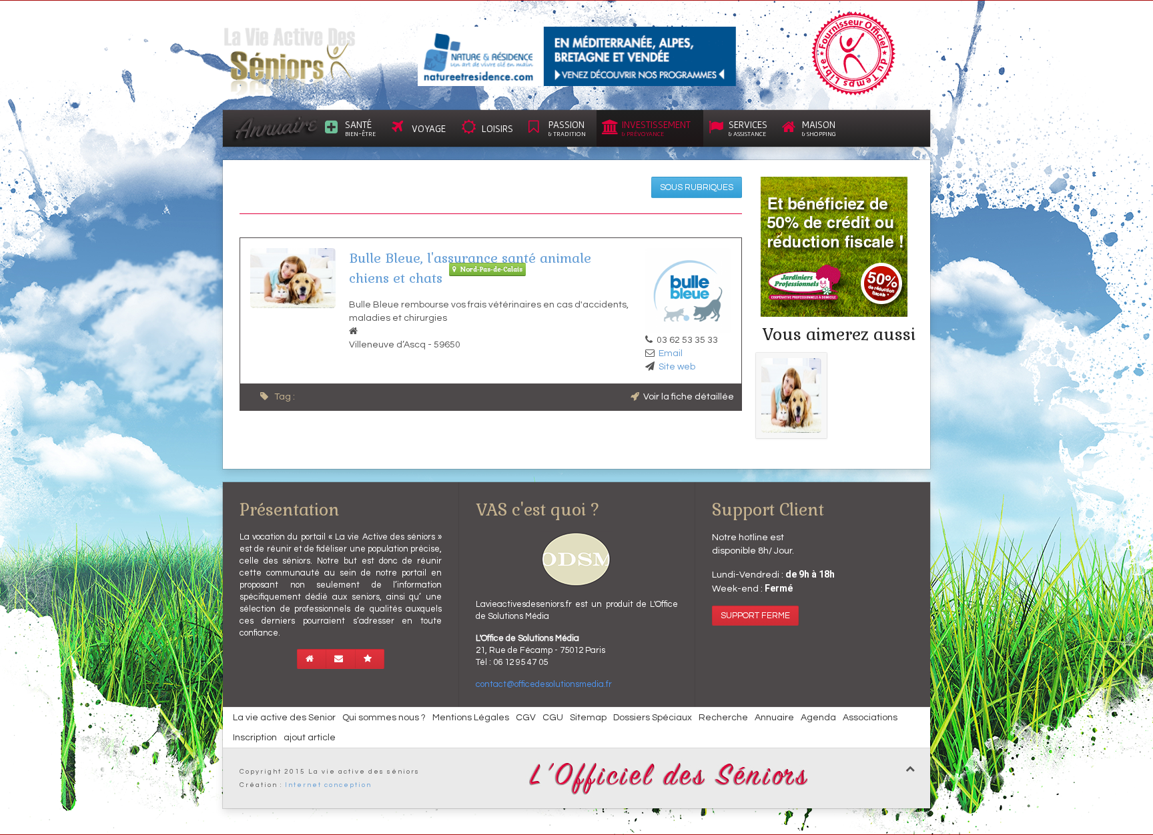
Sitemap (588, 717)
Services (748, 128)
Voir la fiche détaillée (688, 396)
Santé (360, 128)
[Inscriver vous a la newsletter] (341, 659)
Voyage (429, 128)
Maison (819, 128)
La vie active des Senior (284, 717)
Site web (677, 366)
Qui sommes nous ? (384, 717)
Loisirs (497, 128)
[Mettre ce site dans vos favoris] (369, 659)
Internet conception (328, 785)
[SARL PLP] (577, 56)
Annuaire (774, 717)
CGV (526, 717)
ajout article (310, 737)
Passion (567, 128)
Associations (870, 717)
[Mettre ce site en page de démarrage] (311, 659)
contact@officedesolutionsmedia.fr (544, 684)
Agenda (818, 717)
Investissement (656, 128)
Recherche (723, 717)
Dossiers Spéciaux (652, 717)
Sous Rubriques (696, 187)
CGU (552, 717)
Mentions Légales (470, 717)
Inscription (255, 737)
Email (671, 353)
